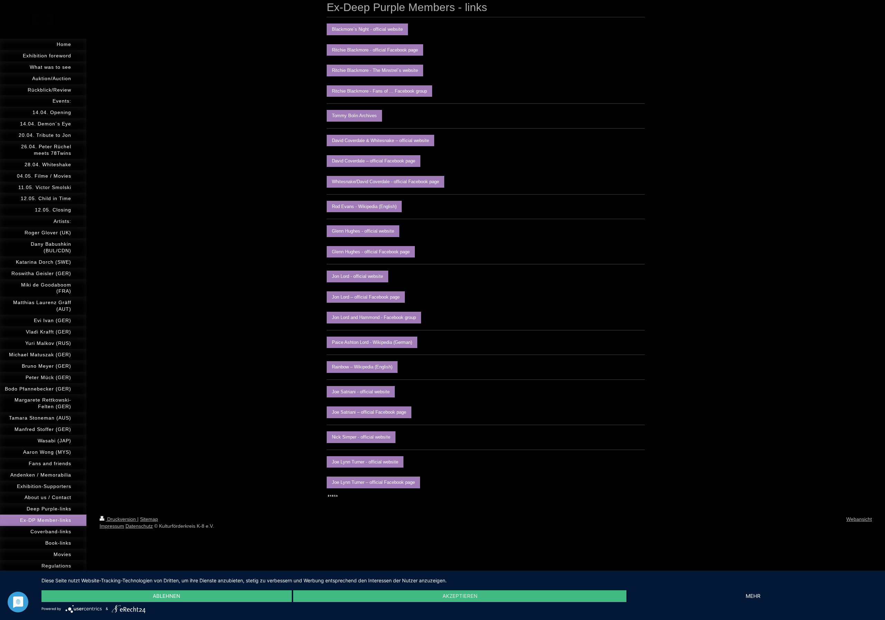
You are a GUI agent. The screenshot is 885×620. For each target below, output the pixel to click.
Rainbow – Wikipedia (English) (362, 366)
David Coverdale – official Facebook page (373, 160)
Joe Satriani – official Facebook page (369, 412)
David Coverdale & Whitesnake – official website (380, 140)
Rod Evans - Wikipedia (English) (364, 206)
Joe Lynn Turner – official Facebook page (373, 482)
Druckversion (121, 519)
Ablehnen (166, 596)
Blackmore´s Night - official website (367, 29)
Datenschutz (139, 526)
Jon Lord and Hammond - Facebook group (374, 317)
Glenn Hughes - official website (363, 231)
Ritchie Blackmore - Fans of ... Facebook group (379, 91)
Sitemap (149, 519)
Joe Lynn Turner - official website (365, 461)
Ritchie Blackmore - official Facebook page (375, 50)
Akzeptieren (459, 596)
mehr (753, 596)
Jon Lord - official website (357, 276)
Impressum (112, 526)
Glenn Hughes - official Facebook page (371, 251)
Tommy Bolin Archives (354, 115)
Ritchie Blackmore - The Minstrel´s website (375, 70)
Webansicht (859, 519)
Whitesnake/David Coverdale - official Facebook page (385, 181)
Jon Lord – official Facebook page (366, 297)
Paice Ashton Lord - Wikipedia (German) (372, 342)
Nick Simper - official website (361, 437)
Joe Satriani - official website (361, 391)
